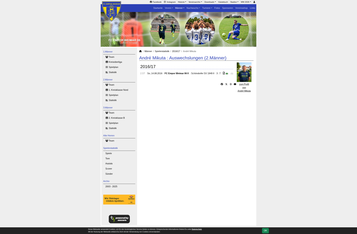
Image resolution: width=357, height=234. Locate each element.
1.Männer (108, 52)
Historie (181, 2)
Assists (109, 163)
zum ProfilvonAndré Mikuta (244, 87)
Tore (107, 158)
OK (265, 230)
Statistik (112, 72)
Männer (179, 8)
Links (252, 8)
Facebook (156, 2)
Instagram (171, 2)
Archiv (106, 181)
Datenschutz (197, 229)
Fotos (217, 8)
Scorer (108, 169)
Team (111, 57)
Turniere (206, 8)
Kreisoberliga (115, 62)
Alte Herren (108, 135)
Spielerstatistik (110, 148)
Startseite (158, 8)
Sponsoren (227, 8)
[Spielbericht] (224, 73)
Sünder (109, 174)
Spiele (108, 153)
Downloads (209, 2)
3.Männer (108, 107)
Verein (168, 8)
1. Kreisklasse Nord (118, 90)
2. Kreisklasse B (116, 118)
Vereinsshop (241, 8)
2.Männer (108, 79)
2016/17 (176, 51)
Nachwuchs (192, 8)
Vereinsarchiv (194, 2)
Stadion (233, 2)
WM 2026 (245, 2)
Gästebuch (223, 2)
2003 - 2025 (111, 186)
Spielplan (113, 67)
